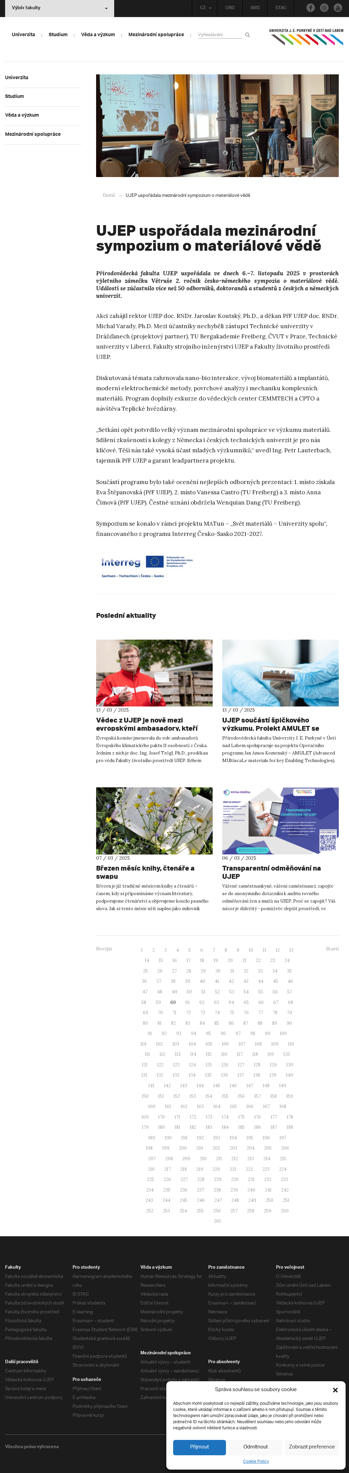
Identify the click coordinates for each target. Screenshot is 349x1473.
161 (168, 1106)
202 (216, 1148)
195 (249, 1138)
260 (285, 1211)
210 (203, 1159)
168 (282, 1106)
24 (287, 960)
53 (231, 992)
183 (209, 1127)
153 (192, 1096)
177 (274, 1117)
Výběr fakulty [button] (26, 8)
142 (167, 1086)
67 (275, 1002)
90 (289, 1023)
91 (150, 1033)
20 (230, 960)
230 (235, 1179)
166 (250, 1106)
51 (203, 992)
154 (209, 1096)
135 (208, 1075)
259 (267, 1211)
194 (233, 1138)
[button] (335, 1390)
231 (251, 1179)
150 (145, 1096)
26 (160, 971)
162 (184, 1106)
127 (241, 1065)
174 (225, 1117)
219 (199, 1169)
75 (231, 1013)
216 (151, 1169)
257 (234, 1211)
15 (161, 960)
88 (260, 1023)
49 (174, 992)
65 (246, 1002)
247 (218, 1200)
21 (244, 960)
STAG (280, 8)
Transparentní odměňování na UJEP (271, 872)
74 (217, 1013)
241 (268, 1190)
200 (183, 1148)
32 (246, 971)
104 (192, 1044)
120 (286, 1054)
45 (275, 981)
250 (269, 1200)
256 (217, 1211)
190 (168, 1138)
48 (159, 992)
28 (188, 971)
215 (283, 1159)
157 (257, 1096)
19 (216, 960)
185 (241, 1127)
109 (274, 1044)
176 (257, 1117)
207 (152, 1159)
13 (291, 950)
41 (217, 981)
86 (231, 1023)
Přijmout (199, 1447)
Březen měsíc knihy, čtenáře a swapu (145, 872)
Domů (109, 196)
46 (290, 981)
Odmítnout (255, 1447)
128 (257, 1065)
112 (162, 1054)
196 (266, 1138)
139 (273, 1075)
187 (274, 1127)
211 (219, 1159)
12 (278, 950)
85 (216, 1023)
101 (143, 1044)
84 (202, 1023)
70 (160, 1013)
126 (225, 1065)
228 (200, 1179)
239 (234, 1190)
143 (183, 1086)
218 (183, 1169)
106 (225, 1044)
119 (271, 1054)
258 (250, 1211)
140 (289, 1075)
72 (188, 1013)
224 (283, 1169)
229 (218, 1179)
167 (266, 1106)
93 (178, 1033)
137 (241, 1075)
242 (285, 1190)
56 (275, 992)
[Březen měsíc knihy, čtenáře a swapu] (154, 821)
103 (175, 1044)
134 (192, 1075)
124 (192, 1065)
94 (193, 1033)
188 (290, 1127)
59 (158, 1002)
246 (201, 1200)
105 (209, 1044)
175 (241, 1117)
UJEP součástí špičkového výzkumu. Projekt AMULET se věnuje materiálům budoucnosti (275, 728)
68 (290, 1002)
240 (251, 1190)
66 (261, 1002)
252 (149, 1211)
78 (275, 1013)
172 (193, 1117)
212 (234, 1159)
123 (176, 1065)
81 (159, 1023)
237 (200, 1190)
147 (249, 1086)
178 (290, 1117)
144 (200, 1086)
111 (147, 1054)
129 (273, 1065)
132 (160, 1075)
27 (174, 971)
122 (160, 1065)
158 (273, 1096)
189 (151, 1138)
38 (173, 981)
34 (274, 971)
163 (200, 1106)
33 (260, 971)
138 (257, 1075)
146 (233, 1086)
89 (274, 1023)
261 (217, 1221)
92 (164, 1033)
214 (266, 1159)
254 (183, 1211)
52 (217, 992)
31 (232, 971)
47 (145, 992)
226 (167, 1179)
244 (166, 1200)
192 (200, 1138)
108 (258, 1044)
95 (208, 1033)
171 (177, 1117)
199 (165, 1148)
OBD (230, 8)
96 (223, 1033)
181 (177, 1127)
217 (167, 1169)
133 (176, 1075)
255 (200, 1211)
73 (202, 1013)
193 (216, 1138)
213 (250, 1159)
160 (151, 1106)
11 (264, 950)
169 (145, 1117)
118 (255, 1054)
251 (286, 1200)
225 (150, 1179)
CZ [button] (203, 8)
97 (238, 1033)
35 (289, 971)
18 (202, 960)
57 (289, 992)
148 (266, 1086)
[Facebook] (310, 7)
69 (145, 1013)
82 (173, 1023)
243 (149, 1200)
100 (283, 1033)
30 (218, 971)
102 (159, 1044)
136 (224, 1075)
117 (240, 1054)
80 (145, 1023)
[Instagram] (324, 7)
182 (193, 1127)
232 (267, 1179)
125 (209, 1065)
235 (166, 1190)
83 (187, 1023)
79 (289, 1013)
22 (258, 960)
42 (231, 981)
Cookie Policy (256, 1461)
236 (183, 1190)
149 (282, 1086)
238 (217, 1190)
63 (216, 1002)
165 (233, 1106)
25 (145, 971)
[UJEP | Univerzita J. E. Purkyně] (306, 40)
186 (257, 1127)
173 (209, 1117)
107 (242, 1044)
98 (252, 1033)
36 (144, 981)
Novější (104, 949)
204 (251, 1148)
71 (174, 1013)
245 (183, 1200)
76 (246, 1013)
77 (260, 1013)
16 (174, 960)
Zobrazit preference (312, 1447)
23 (272, 960)
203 (233, 1148)
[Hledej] (248, 34)
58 (143, 1002)
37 (158, 981)
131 (144, 1075)
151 (161, 1096)
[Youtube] (338, 7)
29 (203, 971)
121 (145, 1065)
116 (224, 1054)
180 (161, 1127)
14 (147, 960)
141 (151, 1086)
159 (289, 1096)
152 (176, 1096)
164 (217, 1106)
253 (166, 1211)
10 (251, 950)
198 (149, 1148)
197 (282, 1138)
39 (187, 981)
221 (233, 1169)
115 (209, 1054)
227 (184, 1179)
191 (184, 1138)
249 (252, 1200)
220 (216, 1169)
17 (188, 960)
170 (161, 1117)
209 (186, 1159)
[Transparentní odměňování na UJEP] (280, 821)
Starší (332, 949)
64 (231, 1002)
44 (260, 981)
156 (241, 1096)
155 (225, 1096)
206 (285, 1148)
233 (284, 1179)
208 (169, 1159)
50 (189, 992)
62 (201, 1002)
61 (187, 1002)
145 (216, 1086)
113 (178, 1054)
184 (225, 1127)
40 (202, 981)
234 (150, 1190)
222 (249, 1169)
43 (245, 981)
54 (246, 992)
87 (245, 1023)
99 (267, 1033)
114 (193, 1054)
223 (266, 1169)
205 (268, 1148)
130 (289, 1065)
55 (260, 992)
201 (199, 1148)
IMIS (255, 8)
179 (145, 1127)
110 (291, 1044)
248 (235, 1200)
